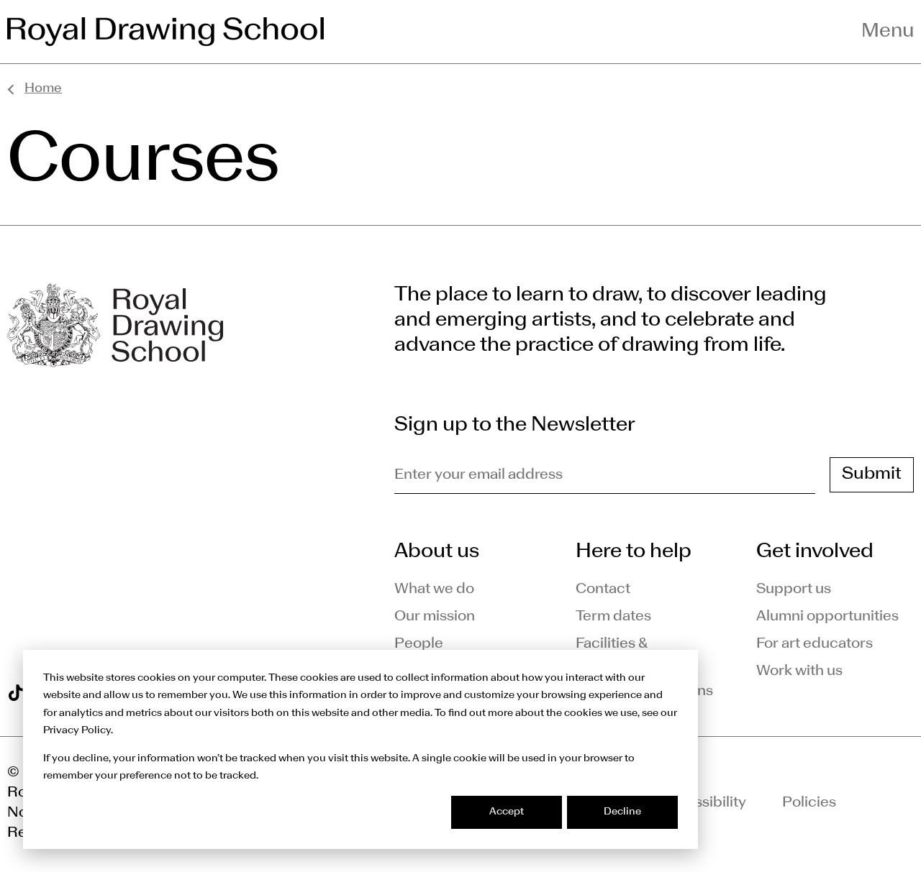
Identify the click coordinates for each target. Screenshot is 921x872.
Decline (622, 812)
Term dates (613, 616)
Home (43, 89)
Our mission (434, 616)
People (418, 644)
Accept (506, 812)
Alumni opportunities (827, 616)
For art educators (814, 644)
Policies (809, 803)
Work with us (799, 671)
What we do (434, 589)
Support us (793, 589)
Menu (887, 31)
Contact (603, 589)
